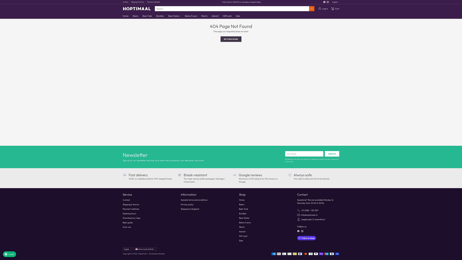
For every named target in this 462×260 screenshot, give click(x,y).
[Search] (311, 8)
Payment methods (131, 209)
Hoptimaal (142, 254)
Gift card (243, 236)
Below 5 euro (245, 222)
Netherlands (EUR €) (146, 249)
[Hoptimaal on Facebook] (324, 2)
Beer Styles (244, 218)
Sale (241, 240)
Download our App (131, 218)
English (335, 2)
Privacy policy (187, 204)
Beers (241, 204)
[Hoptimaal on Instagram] (328, 2)
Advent (242, 231)
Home (241, 200)
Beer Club (243, 209)
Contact (126, 200)
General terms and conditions (194, 200)
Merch (242, 227)
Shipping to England (190, 209)
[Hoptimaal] (137, 8)
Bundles (242, 213)
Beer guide (128, 222)
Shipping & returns (131, 204)
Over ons (127, 227)
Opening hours (129, 213)
